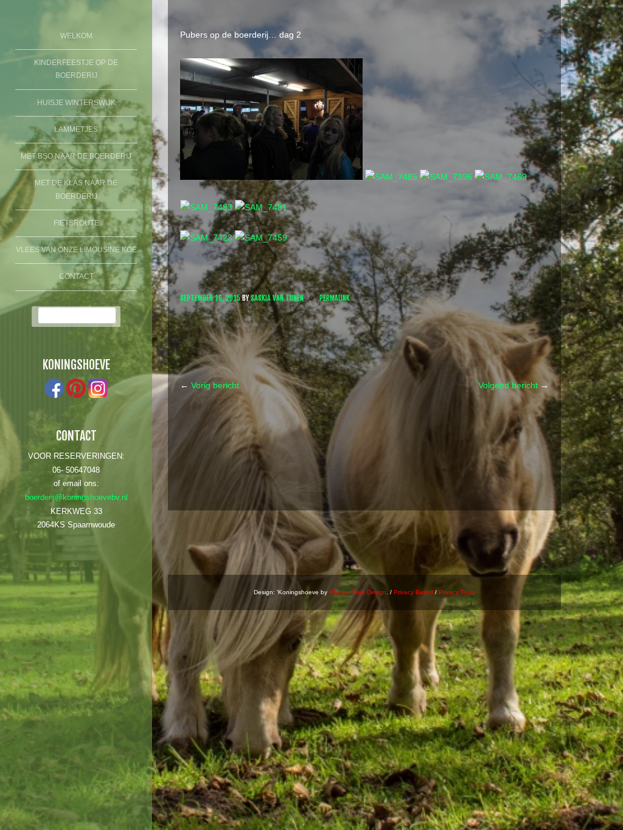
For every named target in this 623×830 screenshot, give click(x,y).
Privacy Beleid (413, 592)
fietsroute (76, 223)
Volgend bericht (513, 385)
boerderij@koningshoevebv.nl (76, 497)
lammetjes (76, 129)
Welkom (76, 36)
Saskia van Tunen (277, 298)
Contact (76, 276)
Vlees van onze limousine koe (76, 249)
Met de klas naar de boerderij (76, 190)
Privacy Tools (457, 592)
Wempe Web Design (357, 592)
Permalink (334, 298)
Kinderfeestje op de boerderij (76, 69)
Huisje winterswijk (76, 102)
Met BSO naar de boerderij (76, 156)
